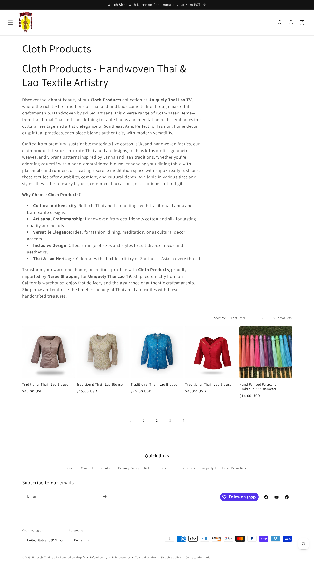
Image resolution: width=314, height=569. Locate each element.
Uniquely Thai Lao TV (45, 557)
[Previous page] (130, 420)
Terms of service (145, 557)
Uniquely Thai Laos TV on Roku (223, 468)
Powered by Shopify (72, 557)
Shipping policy (171, 557)
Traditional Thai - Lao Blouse (45, 384)
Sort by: (220, 318)
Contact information (199, 557)
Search (71, 468)
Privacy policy (121, 557)
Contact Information (97, 468)
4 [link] (184, 420)
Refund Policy (155, 468)
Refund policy (98, 557)
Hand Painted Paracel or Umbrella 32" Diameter (258, 386)
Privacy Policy (129, 468)
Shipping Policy (182, 468)
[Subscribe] (104, 496)
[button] (10, 22)
